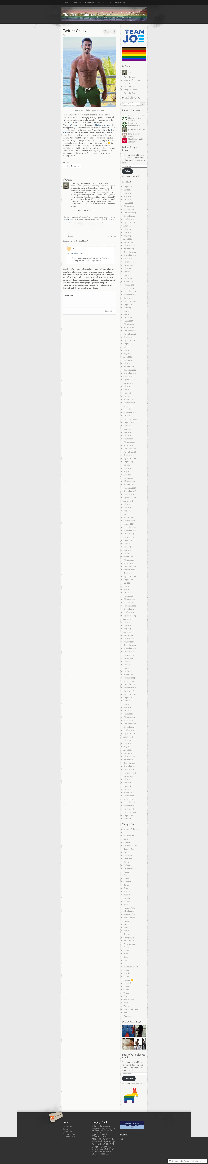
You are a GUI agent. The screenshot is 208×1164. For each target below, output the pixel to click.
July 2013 (127, 700)
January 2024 (129, 288)
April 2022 (128, 357)
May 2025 (127, 235)
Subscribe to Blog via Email (133, 1056)
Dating (126, 852)
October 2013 (129, 691)
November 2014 (130, 648)
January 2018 (129, 524)
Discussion (128, 855)
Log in (65, 1129)
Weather (127, 1006)
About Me (101, 2)
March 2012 (128, 753)
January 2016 (129, 602)
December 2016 (130, 566)
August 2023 (128, 304)
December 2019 (130, 448)
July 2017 (127, 543)
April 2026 (128, 199)
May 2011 (127, 786)
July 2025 (127, 229)
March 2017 (128, 556)
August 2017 (128, 540)
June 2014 (127, 664)
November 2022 (130, 334)
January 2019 (129, 484)
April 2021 (128, 396)
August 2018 (128, 501)
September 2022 (130, 340)
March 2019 (128, 478)
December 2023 (130, 291)
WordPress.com (69, 1136)
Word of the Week (131, 1009)
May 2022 (127, 353)
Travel (126, 996)
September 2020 (130, 419)
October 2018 (129, 494)
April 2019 (128, 475)
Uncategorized (129, 999)
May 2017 (127, 550)
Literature (128, 901)
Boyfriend (128, 839)
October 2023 (129, 298)
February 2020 (129, 442)
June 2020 (127, 429)
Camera (127, 842)
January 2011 (128, 799)
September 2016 (130, 576)
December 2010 (130, 802)
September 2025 (130, 222)
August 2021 (128, 383)
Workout (127, 1016)
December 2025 (130, 212)
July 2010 (127, 818)
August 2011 (128, 776)
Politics (126, 950)
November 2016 (130, 569)
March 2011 (128, 792)
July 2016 (127, 583)
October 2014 (129, 651)
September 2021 (130, 379)
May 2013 (127, 707)
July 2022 (127, 347)
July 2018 (127, 504)
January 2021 (129, 406)
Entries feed (67, 1131)
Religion (127, 963)
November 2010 (130, 805)
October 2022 (129, 337)
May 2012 (127, 746)
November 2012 (130, 727)
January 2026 (129, 209)
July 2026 (127, 190)
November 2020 (130, 412)
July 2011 (127, 779)
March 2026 (128, 203)
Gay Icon (127, 881)
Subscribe (129, 1078)
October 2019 (129, 455)
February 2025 (129, 245)
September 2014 (130, 655)
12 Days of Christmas (132, 829)
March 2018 (128, 517)
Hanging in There (130, 89)
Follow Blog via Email (130, 149)
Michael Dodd (129, 908)
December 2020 (130, 409)
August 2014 (128, 658)
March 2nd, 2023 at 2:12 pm (75, 253)
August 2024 (128, 265)
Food (126, 875)
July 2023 (127, 307)
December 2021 (130, 370)
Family (126, 862)
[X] (122, 1139)
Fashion (127, 865)
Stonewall (127, 983)
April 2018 (128, 514)
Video (126, 1003)
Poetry (126, 947)
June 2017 (127, 547)
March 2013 (128, 714)
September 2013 (130, 694)
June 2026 (127, 193)
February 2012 (129, 756)
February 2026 (129, 206)
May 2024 (127, 275)
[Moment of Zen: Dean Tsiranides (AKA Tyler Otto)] (140, 1044)
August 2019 (128, 461)
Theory (126, 993)
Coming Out (129, 849)
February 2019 (129, 481)
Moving (127, 921)
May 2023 (127, 314)
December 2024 (130, 252)
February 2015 (129, 638)
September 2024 (130, 262)
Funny (126, 878)
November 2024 (130, 255)
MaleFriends (133, 139)
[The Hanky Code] (128, 1031)
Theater (126, 989)
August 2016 (128, 579)
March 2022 (128, 360)
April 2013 (128, 710)
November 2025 (130, 216)
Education (128, 858)
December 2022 (130, 330)
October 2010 (129, 809)
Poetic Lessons (129, 944)
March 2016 (128, 596)
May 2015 (127, 628)
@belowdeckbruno (102, 125)
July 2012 (127, 740)
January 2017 (129, 563)
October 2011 (129, 769)
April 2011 (127, 789)
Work (126, 1012)
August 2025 (128, 226)
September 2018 (130, 497)
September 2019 (130, 458)
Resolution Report (131, 967)
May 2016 (127, 589)
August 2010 (128, 815)
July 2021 (127, 386)
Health (126, 888)
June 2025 (127, 232)
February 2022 (129, 363)
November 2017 (130, 530)
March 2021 (128, 399)
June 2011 (127, 782)
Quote (126, 957)
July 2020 (127, 425)
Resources (128, 970)
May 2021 (127, 393)
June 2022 (127, 350)
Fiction (126, 872)
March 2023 (128, 321)
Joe (66, 35)
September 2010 (130, 812)
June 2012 (127, 743)
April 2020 (128, 435)
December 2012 (130, 723)
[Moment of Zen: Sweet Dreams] (128, 1044)
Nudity (126, 931)
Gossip (126, 885)
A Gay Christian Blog (117, 2)
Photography (129, 937)
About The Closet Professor (84, 2)
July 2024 (127, 268)
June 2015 (127, 625)
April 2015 (128, 632)
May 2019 (127, 471)
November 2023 (130, 294)
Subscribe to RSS (55, 1118)
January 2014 (129, 681)
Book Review (129, 835)
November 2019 (130, 452)
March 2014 (128, 674)
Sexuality (127, 973)
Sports (126, 976)
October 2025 (129, 219)
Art (125, 832)
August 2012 (128, 737)
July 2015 (127, 622)
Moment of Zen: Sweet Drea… (134, 119)
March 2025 (128, 242)
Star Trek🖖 (128, 980)
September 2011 (130, 773)
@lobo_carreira (76, 125)
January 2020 (129, 445)
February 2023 (129, 324)
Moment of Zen (130, 914)
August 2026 (128, 186)
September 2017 (130, 537)
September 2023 (130, 301)
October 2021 (129, 376)
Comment (108, 311)
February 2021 (129, 402)
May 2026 (127, 196)
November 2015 (130, 609)
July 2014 (127, 661)
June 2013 (127, 704)
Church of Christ (130, 845)
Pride (126, 953)
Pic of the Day (68, 236)
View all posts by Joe (84, 210)
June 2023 (127, 311)
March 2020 (128, 439)
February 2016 (129, 599)
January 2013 (129, 720)
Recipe (126, 960)
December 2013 (130, 684)
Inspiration (128, 895)
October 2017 (129, 533)
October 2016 (129, 573)
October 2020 (129, 415)
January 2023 (129, 327)
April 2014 (128, 671)
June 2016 (127, 586)
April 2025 (128, 239)
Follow (127, 171)
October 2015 (129, 612)
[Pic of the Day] (140, 1031)
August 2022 (128, 343)
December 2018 (130, 488)
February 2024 (129, 285)
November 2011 (130, 766)
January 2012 (129, 759)
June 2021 (127, 389)
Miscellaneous (68, 219)
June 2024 (127, 271)
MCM (126, 904)
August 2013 (128, 697)
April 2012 (128, 750)
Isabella (127, 898)
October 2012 (129, 730)
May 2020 (127, 432)
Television (128, 986)
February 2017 (129, 560)
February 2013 (129, 717)
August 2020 (129, 422)
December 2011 (130, 763)
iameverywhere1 (134, 115)
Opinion (127, 934)
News (126, 927)
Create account (68, 1126)
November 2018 (130, 491)
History (127, 891)
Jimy (130, 134)
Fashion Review (130, 868)
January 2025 (129, 248)
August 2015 (128, 619)
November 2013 (130, 687)
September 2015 (130, 615)
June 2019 (127, 468)
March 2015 (128, 635)
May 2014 (127, 668)
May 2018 (127, 511)
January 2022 (129, 366)
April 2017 (128, 553)
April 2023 (128, 317)
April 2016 (128, 592)
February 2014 (129, 678)
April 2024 (128, 278)
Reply (111, 264)
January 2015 (129, 642)
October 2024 (129, 258)
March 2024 (128, 281)
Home (67, 2)
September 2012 (130, 733)
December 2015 (130, 606)
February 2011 (129, 795)
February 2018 (129, 520)
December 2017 (130, 527)
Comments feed (69, 1134)
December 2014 (130, 645)
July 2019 (127, 465)
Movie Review (129, 917)
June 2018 (127, 507)
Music (126, 924)
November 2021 (130, 373)
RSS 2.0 (112, 219)
